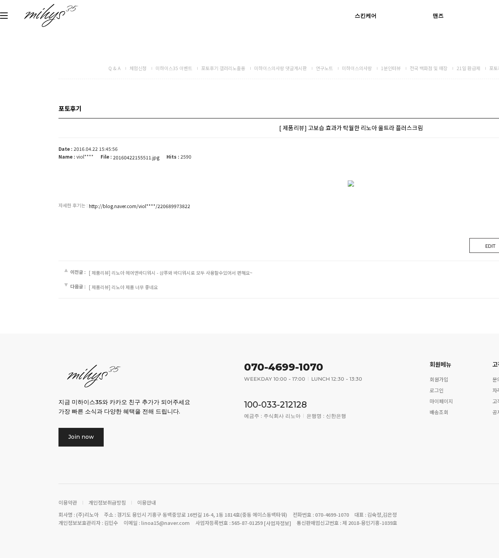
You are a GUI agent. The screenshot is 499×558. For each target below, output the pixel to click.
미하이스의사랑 (357, 68)
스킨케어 (366, 15)
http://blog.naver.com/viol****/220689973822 (139, 206)
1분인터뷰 (391, 68)
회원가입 (439, 379)
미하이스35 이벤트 (174, 68)
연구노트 (324, 68)
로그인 (437, 390)
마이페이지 (441, 401)
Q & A (114, 68)
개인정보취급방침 (107, 503)
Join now (81, 436)
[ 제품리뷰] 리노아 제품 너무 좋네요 (123, 287)
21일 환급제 (468, 68)
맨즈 (438, 15)
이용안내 (146, 503)
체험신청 (138, 68)
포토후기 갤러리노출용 (223, 68)
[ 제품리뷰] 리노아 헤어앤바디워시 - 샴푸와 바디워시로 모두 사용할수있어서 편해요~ (171, 272)
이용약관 (67, 503)
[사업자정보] (277, 523)
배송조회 (439, 412)
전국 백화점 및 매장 (429, 68)
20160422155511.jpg (136, 157)
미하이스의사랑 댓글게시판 (280, 68)
